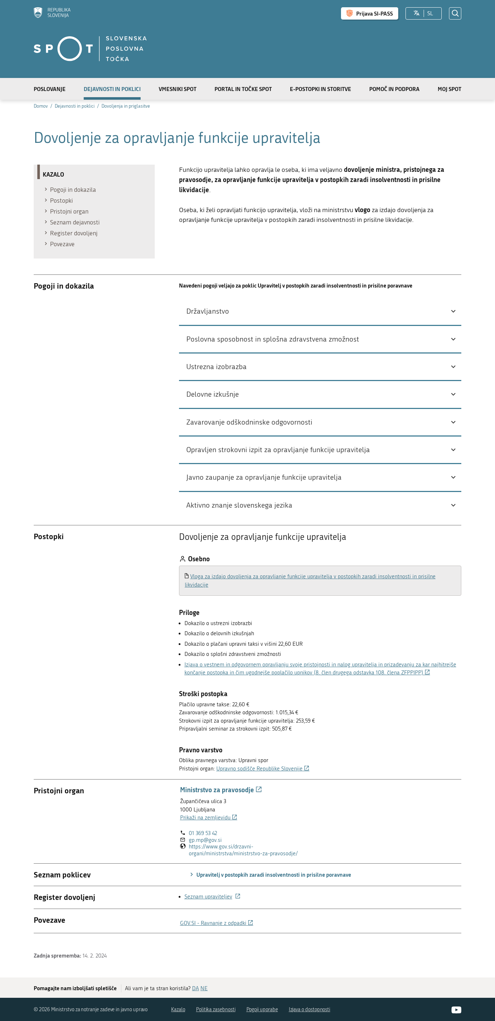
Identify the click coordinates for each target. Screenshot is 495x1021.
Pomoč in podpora (394, 89)
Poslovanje (50, 89)
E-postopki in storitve (320, 89)
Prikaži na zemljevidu (208, 817)
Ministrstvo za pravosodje (221, 789)
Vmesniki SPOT (177, 89)
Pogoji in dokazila (73, 189)
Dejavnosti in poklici (112, 89)
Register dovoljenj (73, 233)
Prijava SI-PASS (374, 13)
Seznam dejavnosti (75, 222)
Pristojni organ (69, 211)
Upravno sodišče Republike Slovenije (262, 768)
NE (204, 988)
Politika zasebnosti (216, 1009)
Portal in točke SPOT (243, 89)
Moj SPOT (449, 89)
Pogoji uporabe (262, 1009)
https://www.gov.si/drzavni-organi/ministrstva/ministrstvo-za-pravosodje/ (252, 850)
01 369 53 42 (203, 833)
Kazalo (178, 1009)
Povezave (62, 244)
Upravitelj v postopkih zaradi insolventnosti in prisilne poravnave (273, 875)
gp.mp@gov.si (205, 840)
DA (195, 988)
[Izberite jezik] (416, 13)
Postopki (61, 200)
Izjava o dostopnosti (309, 1009)
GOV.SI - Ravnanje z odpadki (216, 923)
